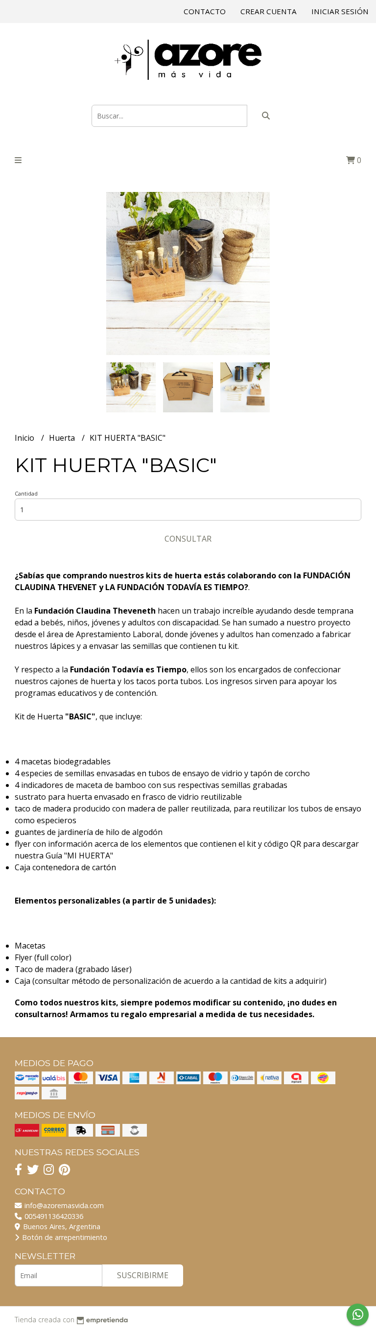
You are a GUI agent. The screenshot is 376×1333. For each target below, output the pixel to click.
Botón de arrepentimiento (63, 1237)
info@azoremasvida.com (63, 1205)
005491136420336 (53, 1216)
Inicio (25, 437)
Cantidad (26, 493)
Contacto (205, 11)
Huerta (63, 437)
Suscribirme (142, 1275)
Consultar (188, 538)
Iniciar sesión (340, 11)
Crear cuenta (268, 11)
